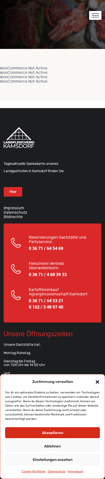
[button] (97, 381)
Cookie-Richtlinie (33, 471)
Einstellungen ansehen (53, 459)
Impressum (75, 471)
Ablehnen (52, 446)
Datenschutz (56, 471)
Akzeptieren (52, 433)
